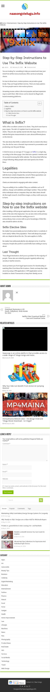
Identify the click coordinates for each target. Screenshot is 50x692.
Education (4, 585)
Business (4, 574)
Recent (4, 508)
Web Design (5, 668)
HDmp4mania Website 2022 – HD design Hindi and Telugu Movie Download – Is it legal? (23, 420)
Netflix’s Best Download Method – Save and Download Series (33, 316)
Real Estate (4, 647)
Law (2, 621)
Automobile (5, 567)
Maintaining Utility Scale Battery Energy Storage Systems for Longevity (24, 513)
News (3, 632)
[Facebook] (20, 686)
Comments (21, 508)
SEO (2, 650)
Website (5, 479)
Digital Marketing (7, 581)
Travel (3, 665)
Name (5, 464)
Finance (3, 596)
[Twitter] (22, 686)
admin (6, 67)
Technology (5, 661)
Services (4, 654)
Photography (5, 639)
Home (4, 23)
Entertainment (11, 23)
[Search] (41, 500)
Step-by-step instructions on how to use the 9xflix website (23, 111)
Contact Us (29, 682)
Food (3, 603)
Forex (3, 607)
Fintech (3, 599)
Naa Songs (38, 682)
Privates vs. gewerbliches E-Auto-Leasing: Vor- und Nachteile (21, 526)
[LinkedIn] (27, 686)
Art (2, 563)
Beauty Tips (5, 570)
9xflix (34, 152)
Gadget (3, 610)
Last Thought (12, 115)
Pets (2, 636)
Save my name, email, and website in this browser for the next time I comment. (24, 487)
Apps (3, 560)
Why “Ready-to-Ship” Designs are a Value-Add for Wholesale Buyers (24, 519)
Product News (6, 643)
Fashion (4, 592)
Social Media (5, 657)
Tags (29, 508)
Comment (6, 444)
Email (5, 471)
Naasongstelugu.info (29, 689)
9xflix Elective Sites (13, 113)
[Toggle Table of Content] (38, 103)
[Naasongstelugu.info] (25, 9)
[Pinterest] (25, 686)
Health (3, 614)
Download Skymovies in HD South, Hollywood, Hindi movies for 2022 (16, 310)
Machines (4, 628)
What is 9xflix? (9, 106)
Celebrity (4, 578)
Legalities (8, 109)
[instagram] (29, 686)
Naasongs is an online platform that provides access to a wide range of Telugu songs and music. (25, 354)
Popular (12, 508)
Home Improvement (8, 618)
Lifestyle (4, 625)
